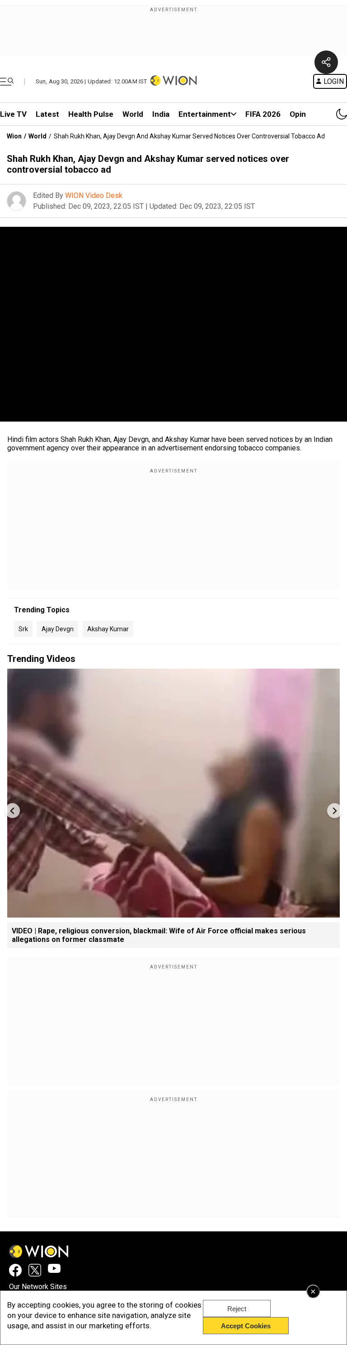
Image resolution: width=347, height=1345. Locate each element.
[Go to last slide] (12, 810)
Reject (236, 1309)
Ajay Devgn (58, 629)
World (132, 114)
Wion (14, 136)
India (160, 114)
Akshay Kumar (108, 629)
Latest (47, 114)
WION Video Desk (93, 195)
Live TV (13, 114)
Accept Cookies (246, 1326)
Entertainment (204, 114)
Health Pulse (90, 114)
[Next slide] (334, 810)
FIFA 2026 (263, 114)
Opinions (305, 114)
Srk (23, 629)
